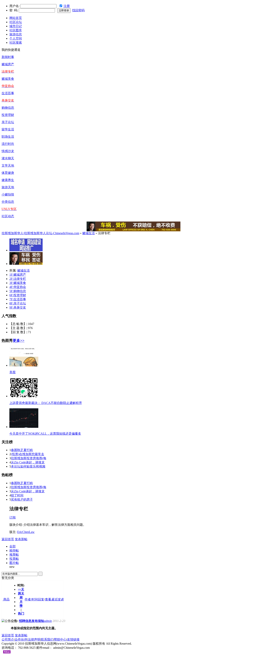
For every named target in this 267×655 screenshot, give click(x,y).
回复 (41, 599)
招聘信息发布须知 (31, 621)
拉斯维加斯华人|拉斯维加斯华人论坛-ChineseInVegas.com (40, 233)
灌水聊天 (8, 158)
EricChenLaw (26, 532)
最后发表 (57, 599)
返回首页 (8, 539)
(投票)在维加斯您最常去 (27, 454)
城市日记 (15, 26)
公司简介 (8, 639)
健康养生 (8, 180)
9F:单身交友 (17, 307)
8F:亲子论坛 (17, 303)
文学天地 (8, 165)
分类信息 (8, 201)
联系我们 (47, 639)
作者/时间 (31, 599)
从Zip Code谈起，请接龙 (28, 462)
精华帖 (14, 550)
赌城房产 (8, 64)
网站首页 (15, 18)
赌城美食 (8, 78)
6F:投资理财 (17, 295)
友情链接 (73, 639)
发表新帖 (21, 539)
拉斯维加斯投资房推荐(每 (28, 458)
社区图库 (15, 30)
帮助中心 (60, 639)
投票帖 (14, 558)
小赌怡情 (8, 194)
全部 (12, 546)
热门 (21, 613)
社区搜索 (15, 42)
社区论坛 (15, 22)
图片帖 (14, 562)
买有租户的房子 (22, 499)
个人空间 (15, 38)
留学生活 (8, 129)
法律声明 (34, 639)
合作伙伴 (21, 639)
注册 (67, 6)
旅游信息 (15, 34)
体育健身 (8, 172)
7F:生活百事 (17, 299)
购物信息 (8, 107)
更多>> (18, 340)
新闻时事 (8, 57)
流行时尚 (8, 143)
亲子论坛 (8, 122)
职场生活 (8, 136)
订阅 (12, 517)
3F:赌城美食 (17, 282)
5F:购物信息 (17, 291)
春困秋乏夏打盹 (22, 450)
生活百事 (8, 93)
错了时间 (17, 495)
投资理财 (8, 115)
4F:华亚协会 (17, 287)
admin (48, 621)
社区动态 (8, 216)
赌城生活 (88, 233)
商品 (6, 599)
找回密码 (78, 10)
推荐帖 (14, 554)
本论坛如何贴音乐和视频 (28, 466)
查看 (48, 599)
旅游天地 (8, 187)
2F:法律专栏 (17, 278)
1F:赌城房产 (17, 274)
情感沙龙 (8, 151)
